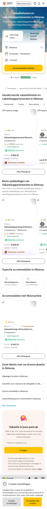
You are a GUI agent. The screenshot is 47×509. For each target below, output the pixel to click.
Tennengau (11, 88)
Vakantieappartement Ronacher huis (21, 137)
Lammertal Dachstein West (30, 88)
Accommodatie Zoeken (23, 68)
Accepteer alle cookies (32, 501)
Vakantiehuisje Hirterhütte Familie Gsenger (24, 329)
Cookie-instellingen (12, 501)
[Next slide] (42, 134)
